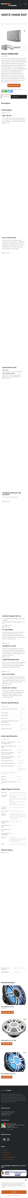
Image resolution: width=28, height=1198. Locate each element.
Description (6, 96)
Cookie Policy (10, 1195)
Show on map (10, 1129)
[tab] (6, 97)
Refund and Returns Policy (10, 1157)
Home (2, 23)
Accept (14, 1192)
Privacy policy (17, 1195)
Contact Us (5, 1150)
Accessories (7, 23)
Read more (5, 1043)
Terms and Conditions (8, 1159)
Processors (19, 89)
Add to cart (15, 85)
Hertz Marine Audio (16, 23)
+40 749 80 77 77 (10, 1126)
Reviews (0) (15, 96)
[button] (26, 1180)
